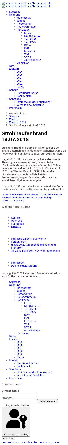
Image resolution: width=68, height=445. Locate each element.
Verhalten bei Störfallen (30, 104)
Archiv (20, 86)
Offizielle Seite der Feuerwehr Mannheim (35, 250)
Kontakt (13, 89)
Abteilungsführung (27, 92)
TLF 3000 (30, 41)
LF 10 (27, 32)
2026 (20, 71)
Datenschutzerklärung (24, 265)
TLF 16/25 (30, 38)
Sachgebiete (24, 95)
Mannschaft (24, 17)
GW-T (27, 56)
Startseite (14, 11)
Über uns (14, 14)
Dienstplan (23, 62)
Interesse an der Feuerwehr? (34, 101)
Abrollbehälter (32, 59)
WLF (27, 53)
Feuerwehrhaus (26, 26)
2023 (20, 80)
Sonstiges (15, 98)
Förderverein (24, 23)
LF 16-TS (30, 50)
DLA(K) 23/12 (32, 35)
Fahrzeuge (23, 29)
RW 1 (27, 44)
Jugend (21, 20)
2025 (20, 74)
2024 (20, 77)
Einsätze (14, 68)
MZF (27, 47)
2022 (20, 83)
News (12, 65)
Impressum (15, 107)
